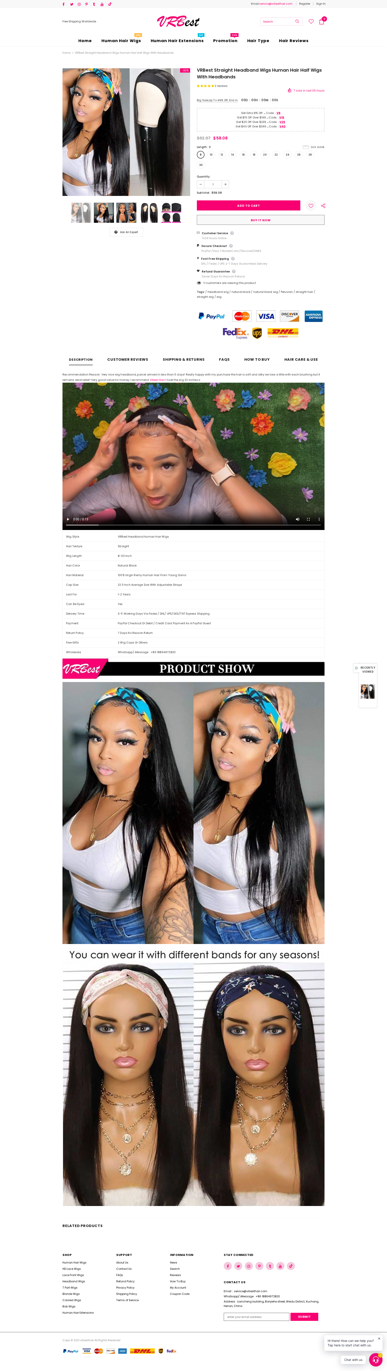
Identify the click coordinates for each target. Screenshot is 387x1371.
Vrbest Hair (157, 380)
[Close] (85, 1345)
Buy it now (261, 220)
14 (232, 155)
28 (310, 155)
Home (66, 53)
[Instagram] (80, 4)
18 (254, 155)
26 (299, 155)
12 (222, 155)
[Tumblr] (96, 4)
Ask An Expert (129, 232)
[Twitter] (73, 4)
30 (201, 165)
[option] (126, 132)
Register (304, 4)
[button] (206, 86)
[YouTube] (103, 4)
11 (204, 283)
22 (276, 155)
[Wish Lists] (311, 205)
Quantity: (204, 176)
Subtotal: (203, 193)
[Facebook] (65, 4)
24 (287, 155)
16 (243, 155)
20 (265, 155)
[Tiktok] (111, 4)
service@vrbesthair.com (275, 4)
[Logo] (178, 21)
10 (211, 155)
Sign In (321, 4)
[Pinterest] (88, 4)
